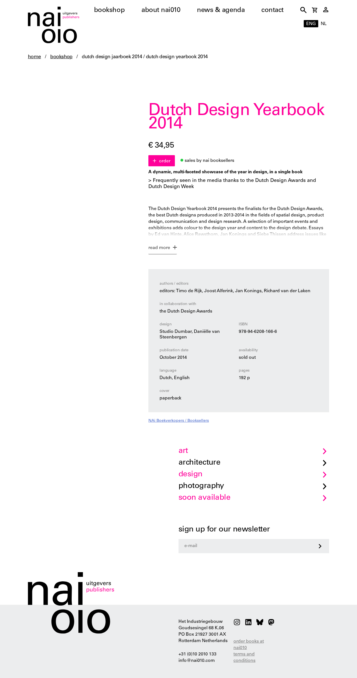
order (164, 161)
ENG (311, 24)
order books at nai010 (248, 644)
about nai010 (160, 10)
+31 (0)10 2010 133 (197, 654)
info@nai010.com (196, 661)
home (34, 57)
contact (272, 10)
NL (324, 24)
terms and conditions (244, 657)
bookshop (109, 10)
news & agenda (221, 10)
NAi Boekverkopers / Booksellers (178, 421)
